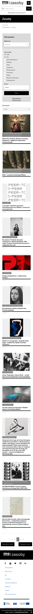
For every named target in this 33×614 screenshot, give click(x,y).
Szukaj (29, 8)
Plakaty (8, 75)
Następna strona (25, 544)
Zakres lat (7, 41)
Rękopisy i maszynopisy (12, 78)
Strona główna (6, 27)
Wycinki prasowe (10, 70)
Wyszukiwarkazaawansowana (16, 99)
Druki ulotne (9, 72)
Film (7, 57)
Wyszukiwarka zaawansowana (16, 13)
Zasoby (14, 27)
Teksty (8, 65)
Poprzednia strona (7, 544)
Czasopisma (9, 67)
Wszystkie (7, 44)
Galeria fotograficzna (11, 59)
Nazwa (6, 84)
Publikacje (9, 62)
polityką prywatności (21, 612)
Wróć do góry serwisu (11, 594)
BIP (6, 575)
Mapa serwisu (8, 571)
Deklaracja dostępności (11, 583)
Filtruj (16, 93)
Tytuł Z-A (6, 109)
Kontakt (7, 590)
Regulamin (7, 586)
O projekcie (8, 579)
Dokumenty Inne (10, 80)
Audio (7, 54)
